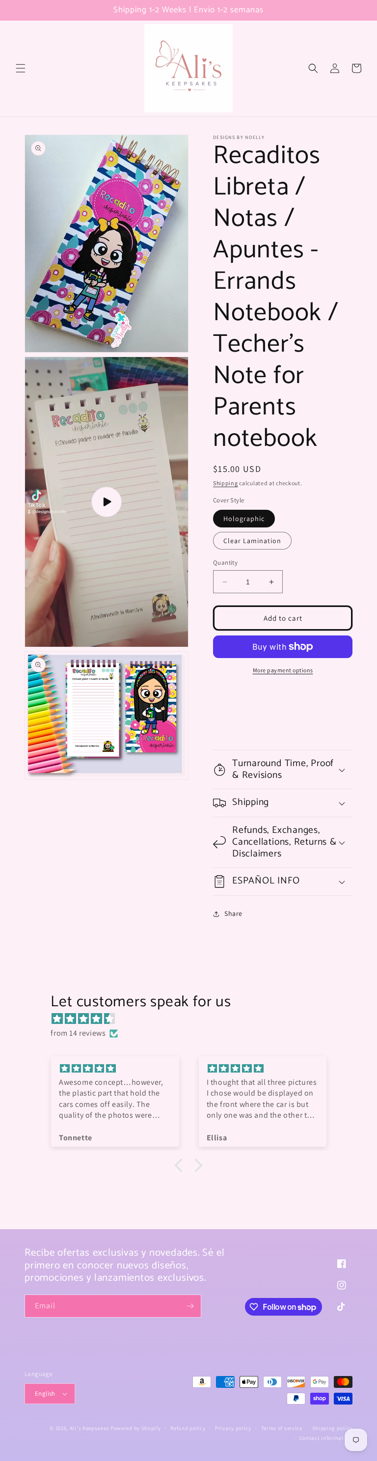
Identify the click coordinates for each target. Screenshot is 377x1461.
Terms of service (281, 1428)
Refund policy (187, 1428)
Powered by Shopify (135, 1428)
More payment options (283, 670)
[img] (193, 1019)
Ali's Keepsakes (89, 1428)
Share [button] (233, 913)
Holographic (244, 518)
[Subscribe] (190, 1306)
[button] (20, 68)
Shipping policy (332, 1428)
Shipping (225, 483)
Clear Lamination (252, 540)
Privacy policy (233, 1428)
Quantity (225, 562)
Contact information (325, 1437)
